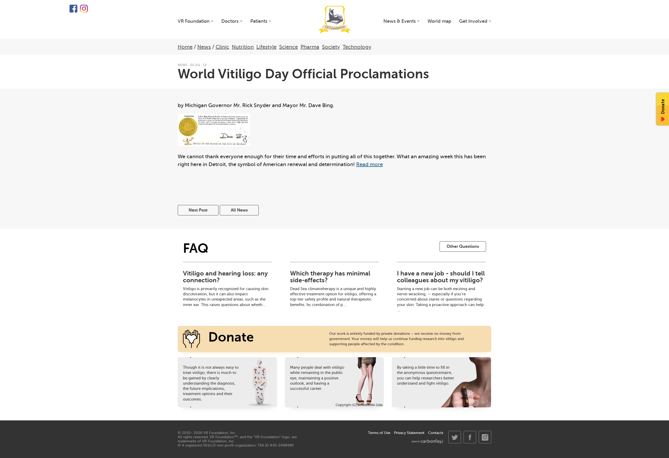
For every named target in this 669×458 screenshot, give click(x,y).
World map (439, 21)
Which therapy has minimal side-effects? (330, 277)
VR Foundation (334, 19)
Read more (369, 164)
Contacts (435, 433)
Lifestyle (266, 47)
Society (331, 47)
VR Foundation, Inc (219, 433)
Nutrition (243, 47)
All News (239, 210)
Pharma (310, 47)
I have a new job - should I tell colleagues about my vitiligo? (441, 277)
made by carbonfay (427, 441)
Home (185, 47)
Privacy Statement (409, 433)
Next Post (198, 210)
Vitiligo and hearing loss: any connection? (225, 277)
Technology (357, 47)
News (204, 47)
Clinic (222, 47)
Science (288, 47)
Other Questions (463, 246)
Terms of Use (379, 433)
